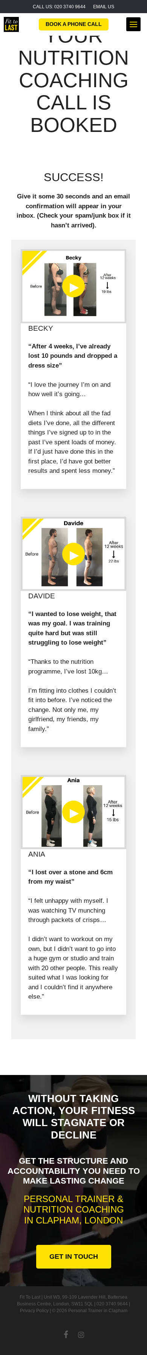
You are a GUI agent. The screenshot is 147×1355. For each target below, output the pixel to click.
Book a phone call (74, 24)
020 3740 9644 (112, 1304)
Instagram (81, 1334)
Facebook (66, 1334)
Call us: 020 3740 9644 (59, 6)
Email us (103, 6)
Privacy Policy (34, 1310)
